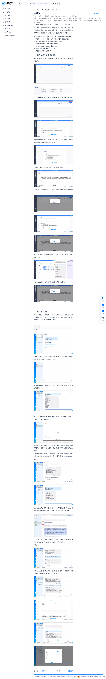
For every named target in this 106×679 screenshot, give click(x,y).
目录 (54, 3)
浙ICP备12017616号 (72, 676)
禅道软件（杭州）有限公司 (58, 676)
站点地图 (36, 677)
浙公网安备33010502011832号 (88, 676)
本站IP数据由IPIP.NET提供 (97, 677)
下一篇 (65, 671)
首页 (42, 10)
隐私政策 (43, 677)
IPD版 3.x (21, 3)
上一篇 (39, 671)
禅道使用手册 (49, 10)
